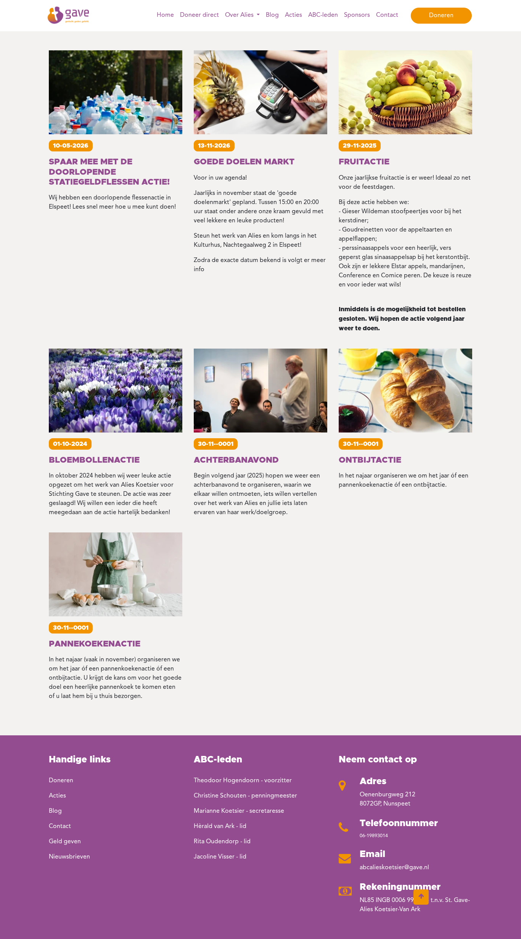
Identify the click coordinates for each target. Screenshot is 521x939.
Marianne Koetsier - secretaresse (239, 811)
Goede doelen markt (244, 162)
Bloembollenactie (94, 460)
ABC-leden (323, 15)
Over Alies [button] (240, 15)
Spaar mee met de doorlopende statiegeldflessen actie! (109, 172)
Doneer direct (199, 15)
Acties (293, 15)
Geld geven (65, 842)
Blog (272, 15)
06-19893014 (374, 835)
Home (165, 15)
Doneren (441, 16)
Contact (387, 15)
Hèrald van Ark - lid (220, 826)
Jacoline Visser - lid (220, 857)
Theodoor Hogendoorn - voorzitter (243, 781)
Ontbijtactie (370, 460)
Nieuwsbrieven (69, 857)
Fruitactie (364, 162)
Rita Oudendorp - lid (222, 842)
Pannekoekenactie (94, 644)
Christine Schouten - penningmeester (245, 796)
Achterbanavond (236, 460)
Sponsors (357, 15)
